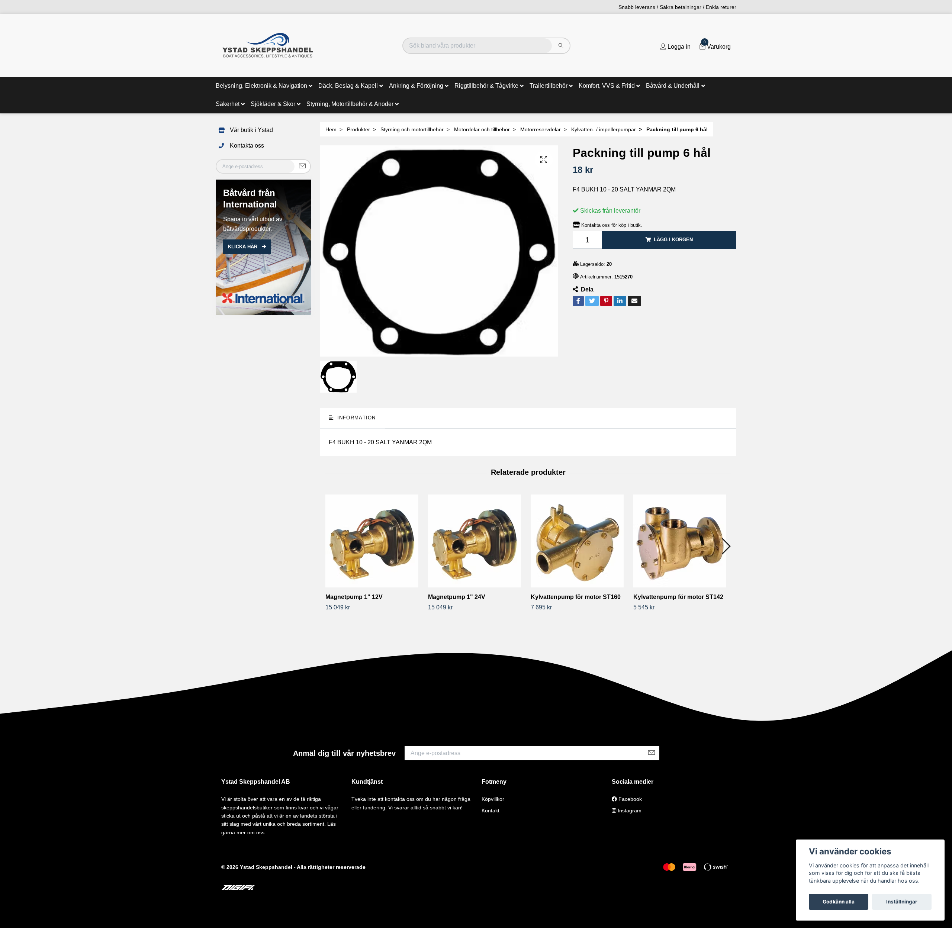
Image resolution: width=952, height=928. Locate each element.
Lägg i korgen (673, 239)
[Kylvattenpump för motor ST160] (579, 540)
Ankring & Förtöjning (416, 86)
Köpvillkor (493, 799)
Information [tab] (355, 417)
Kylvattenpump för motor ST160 (576, 597)
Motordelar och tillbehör (482, 129)
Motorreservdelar (540, 129)
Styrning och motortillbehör (412, 129)
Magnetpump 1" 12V (354, 597)
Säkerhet (227, 104)
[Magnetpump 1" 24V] (476, 540)
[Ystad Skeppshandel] (267, 45)
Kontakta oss (247, 145)
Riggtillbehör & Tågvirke (486, 86)
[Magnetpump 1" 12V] (373, 540)
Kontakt (490, 810)
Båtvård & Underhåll (672, 86)
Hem (331, 129)
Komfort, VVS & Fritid (607, 86)
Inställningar (901, 902)
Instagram (628, 810)
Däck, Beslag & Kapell (348, 86)
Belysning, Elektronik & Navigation (261, 86)
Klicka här (243, 246)
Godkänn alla (839, 902)
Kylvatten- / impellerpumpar (603, 129)
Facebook (629, 799)
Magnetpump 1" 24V (456, 597)
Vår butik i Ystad (251, 130)
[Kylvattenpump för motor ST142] (681, 540)
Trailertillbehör (548, 86)
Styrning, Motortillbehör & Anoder (349, 104)
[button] (726, 546)
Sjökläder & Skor (273, 104)
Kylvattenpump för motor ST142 (678, 597)
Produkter (358, 129)
